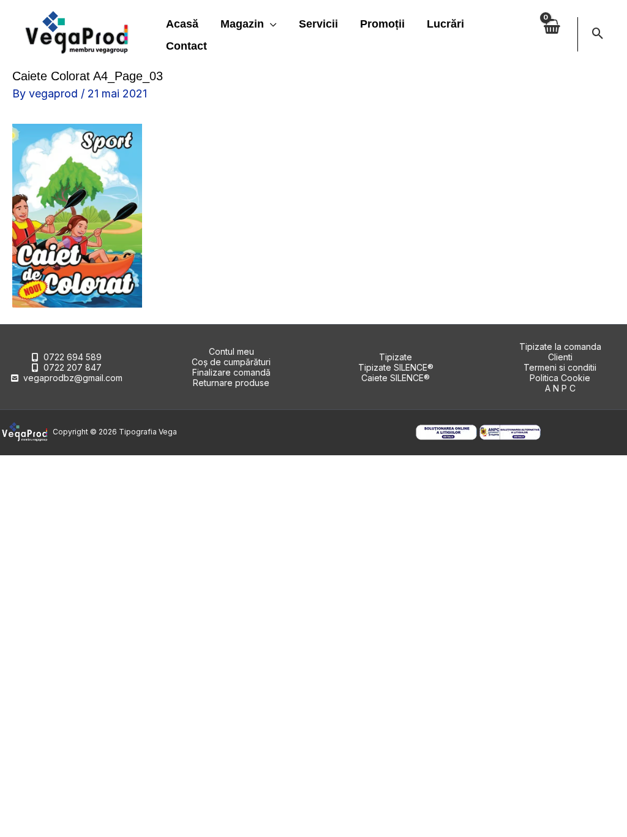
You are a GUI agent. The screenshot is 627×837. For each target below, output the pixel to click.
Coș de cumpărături (231, 362)
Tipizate (395, 357)
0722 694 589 (72, 357)
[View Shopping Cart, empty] (551, 34)
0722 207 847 (72, 367)
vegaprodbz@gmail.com (72, 378)
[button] (270, 24)
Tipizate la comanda (560, 346)
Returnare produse (231, 382)
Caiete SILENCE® (395, 378)
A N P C (560, 388)
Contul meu (231, 351)
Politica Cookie (560, 378)
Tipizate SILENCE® (396, 367)
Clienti (560, 357)
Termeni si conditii (560, 367)
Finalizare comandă (231, 372)
